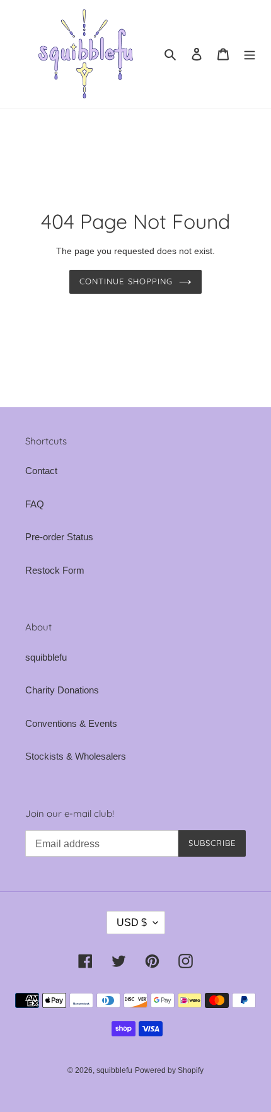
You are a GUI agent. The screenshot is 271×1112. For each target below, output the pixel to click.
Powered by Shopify (169, 1070)
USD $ (132, 922)
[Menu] (249, 53)
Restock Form (54, 570)
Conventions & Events (71, 723)
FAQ (34, 504)
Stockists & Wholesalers (75, 756)
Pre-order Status (59, 536)
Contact (41, 470)
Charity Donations (62, 690)
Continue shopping (126, 281)
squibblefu (46, 657)
